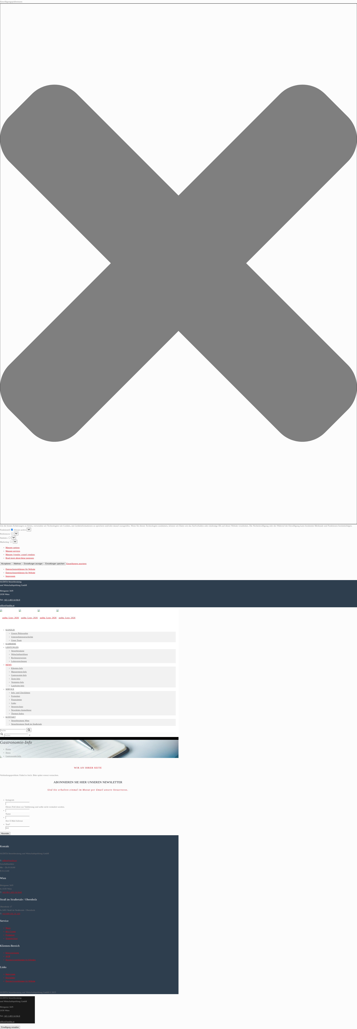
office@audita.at (7, 605)
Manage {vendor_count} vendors (20, 554)
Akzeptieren (6, 564)
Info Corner (11, 931)
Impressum (10, 576)
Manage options (13, 547)
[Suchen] (28, 730)
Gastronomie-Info (13, 756)
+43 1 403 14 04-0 (12, 600)
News (8, 753)
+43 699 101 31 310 (11, 914)
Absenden (5, 833)
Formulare (10, 935)
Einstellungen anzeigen (33, 564)
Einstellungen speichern (55, 564)
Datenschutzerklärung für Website (20, 569)
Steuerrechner (12, 938)
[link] (30, 735)
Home (8, 749)
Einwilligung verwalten (10, 1027)
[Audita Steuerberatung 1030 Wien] (37, 618)
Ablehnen (17, 564)
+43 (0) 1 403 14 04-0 (12, 892)
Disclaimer (10, 978)
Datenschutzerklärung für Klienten (21, 960)
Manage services (13, 551)
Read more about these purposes (20, 558)
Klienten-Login (12, 953)
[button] (178, 263)
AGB (8, 956)
